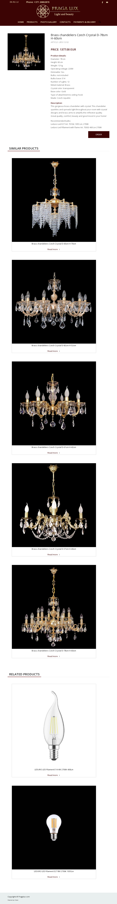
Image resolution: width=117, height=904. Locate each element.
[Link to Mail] (107, 2)
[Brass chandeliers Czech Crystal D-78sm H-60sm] (54, 607)
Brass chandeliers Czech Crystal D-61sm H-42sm (54, 447)
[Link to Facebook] (102, 2)
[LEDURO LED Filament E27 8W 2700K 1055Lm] (54, 827)
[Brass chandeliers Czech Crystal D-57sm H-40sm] (54, 505)
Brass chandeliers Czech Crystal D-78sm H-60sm (54, 650)
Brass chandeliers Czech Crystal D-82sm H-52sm (54, 345)
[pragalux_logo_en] (58, 11)
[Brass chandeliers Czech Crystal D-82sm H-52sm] (54, 302)
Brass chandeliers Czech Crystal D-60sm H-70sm (54, 243)
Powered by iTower (13, 900)
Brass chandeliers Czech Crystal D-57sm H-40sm (54, 549)
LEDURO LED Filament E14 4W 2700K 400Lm (54, 769)
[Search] (99, 22)
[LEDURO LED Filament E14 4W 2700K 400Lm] (54, 726)
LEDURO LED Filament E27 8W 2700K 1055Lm (54, 871)
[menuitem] (20, 22)
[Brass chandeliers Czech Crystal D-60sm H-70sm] (54, 200)
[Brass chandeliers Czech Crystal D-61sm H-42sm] (54, 403)
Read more (53, 249)
